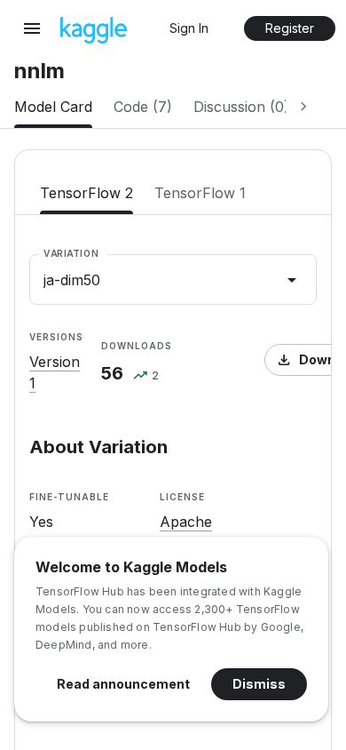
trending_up (140, 377)
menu (32, 28)
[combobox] (173, 279)
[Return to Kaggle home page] (93, 38)
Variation (70, 253)
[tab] (53, 106)
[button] (189, 28)
